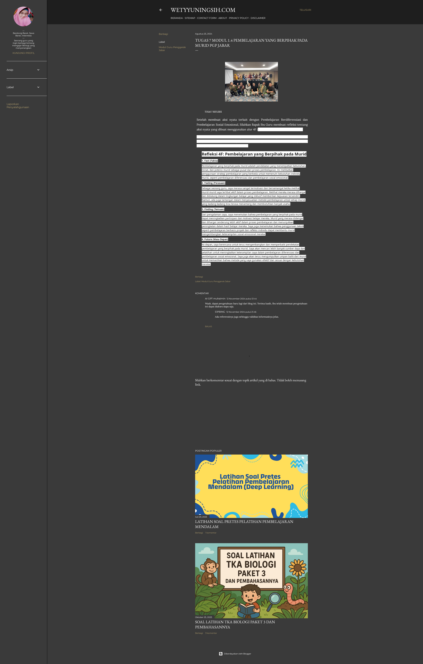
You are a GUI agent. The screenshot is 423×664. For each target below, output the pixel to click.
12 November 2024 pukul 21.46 (241, 312)
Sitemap (190, 18)
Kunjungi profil (24, 52)
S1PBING (220, 311)
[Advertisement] (251, 418)
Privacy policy (239, 18)
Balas (208, 326)
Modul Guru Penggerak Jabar (216, 281)
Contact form (206, 18)
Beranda (177, 18)
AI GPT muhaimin (215, 298)
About (222, 18)
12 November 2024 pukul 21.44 (242, 298)
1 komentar (210, 532)
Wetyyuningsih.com (203, 10)
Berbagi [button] (163, 34)
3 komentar (211, 633)
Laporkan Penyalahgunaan (18, 105)
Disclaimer (258, 18)
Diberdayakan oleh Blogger (237, 653)
